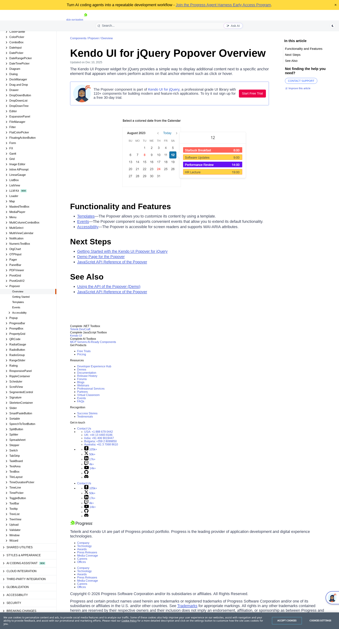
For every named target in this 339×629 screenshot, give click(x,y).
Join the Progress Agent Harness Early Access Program (223, 5)
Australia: (101, 444)
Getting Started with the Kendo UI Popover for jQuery (122, 251)
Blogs (80, 382)
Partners (82, 391)
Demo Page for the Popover (101, 256)
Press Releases (87, 552)
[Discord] (86, 477)
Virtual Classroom (88, 394)
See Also (86, 276)
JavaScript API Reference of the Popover (112, 262)
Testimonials (85, 416)
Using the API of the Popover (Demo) (108, 286)
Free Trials (84, 351)
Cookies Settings (320, 620)
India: (99, 438)
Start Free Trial (252, 93)
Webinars (83, 385)
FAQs (80, 401)
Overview (17, 291)
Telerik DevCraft (80, 329)
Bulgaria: (100, 441)
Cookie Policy (129, 620)
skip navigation (74, 19)
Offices (81, 561)
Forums (82, 379)
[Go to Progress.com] (81, 524)
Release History (87, 375)
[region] (169, 620)
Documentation (86, 372)
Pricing (81, 354)
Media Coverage (87, 555)
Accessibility (87, 227)
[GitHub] (86, 473)
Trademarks (187, 606)
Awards (82, 549)
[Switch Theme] (332, 26)
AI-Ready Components (101, 341)
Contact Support (301, 80)
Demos (81, 369)
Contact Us (84, 428)
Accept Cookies (287, 620)
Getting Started (20, 296)
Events (16, 307)
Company (83, 542)
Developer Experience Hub (94, 366)
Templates (18, 302)
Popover (93, 38)
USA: (98, 431)
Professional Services (91, 388)
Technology (84, 546)
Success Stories (87, 413)
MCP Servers (78, 341)
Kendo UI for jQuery (163, 89)
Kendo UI (76, 335)
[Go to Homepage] (85, 19)
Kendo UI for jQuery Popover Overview (168, 53)
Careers (82, 558)
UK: (98, 434)
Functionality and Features (120, 206)
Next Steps (90, 241)
